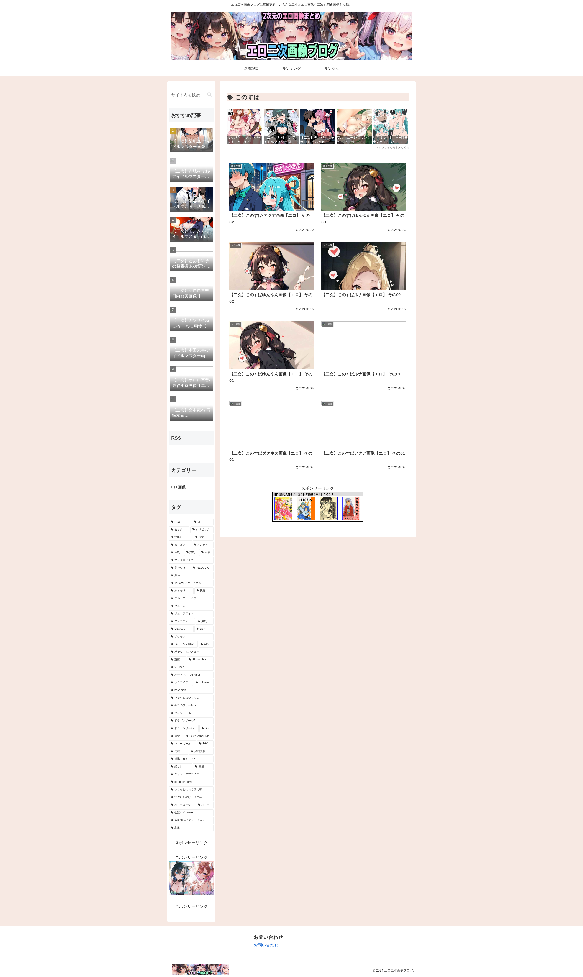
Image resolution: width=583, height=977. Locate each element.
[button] (209, 94)
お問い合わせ (266, 945)
